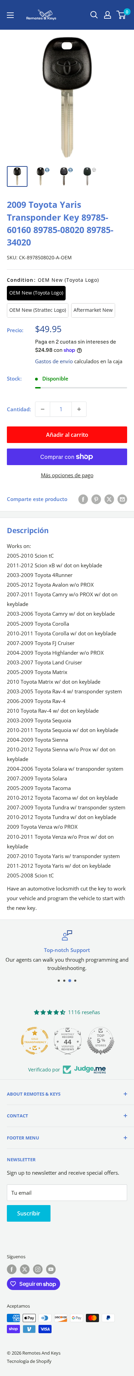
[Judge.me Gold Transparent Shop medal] (34, 1041)
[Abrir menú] (10, 15)
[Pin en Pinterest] (96, 499)
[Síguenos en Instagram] (38, 1269)
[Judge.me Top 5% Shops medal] (100, 1041)
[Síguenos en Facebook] (11, 1269)
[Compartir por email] (122, 499)
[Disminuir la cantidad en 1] (42, 409)
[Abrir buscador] (94, 15)
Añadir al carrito (67, 435)
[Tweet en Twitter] (109, 499)
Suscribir (28, 1213)
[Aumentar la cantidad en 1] (79, 409)
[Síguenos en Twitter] (25, 1269)
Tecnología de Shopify (29, 1361)
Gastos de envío (54, 361)
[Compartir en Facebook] (83, 499)
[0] (121, 15)
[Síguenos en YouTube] (51, 1269)
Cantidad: (19, 409)
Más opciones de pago (67, 475)
